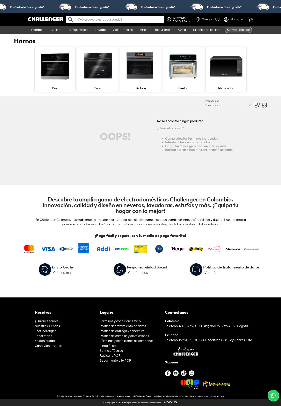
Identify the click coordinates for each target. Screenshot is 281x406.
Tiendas (207, 19)
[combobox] (115, 19)
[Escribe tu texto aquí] (184, 373)
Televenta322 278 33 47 (181, 19)
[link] (140, 6)
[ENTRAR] (234, 19)
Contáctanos (138, 273)
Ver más (210, 273)
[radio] (257, 105)
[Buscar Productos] (69, 19)
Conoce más (62, 273)
